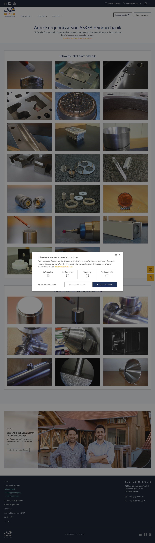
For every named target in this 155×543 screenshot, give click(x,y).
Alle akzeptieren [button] (104, 285)
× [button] (119, 255)
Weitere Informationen (63, 266)
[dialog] (77, 271)
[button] (47, 284)
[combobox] (116, 255)
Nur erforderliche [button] (77, 285)
